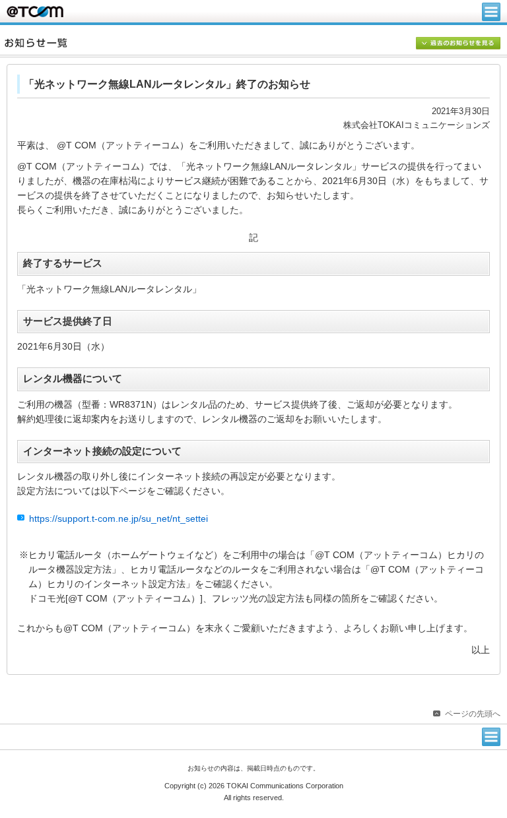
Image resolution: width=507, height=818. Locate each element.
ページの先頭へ (472, 713)
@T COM (35, 11)
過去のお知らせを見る (458, 44)
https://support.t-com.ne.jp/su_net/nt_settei (118, 519)
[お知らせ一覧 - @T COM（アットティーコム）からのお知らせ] (256, 42)
